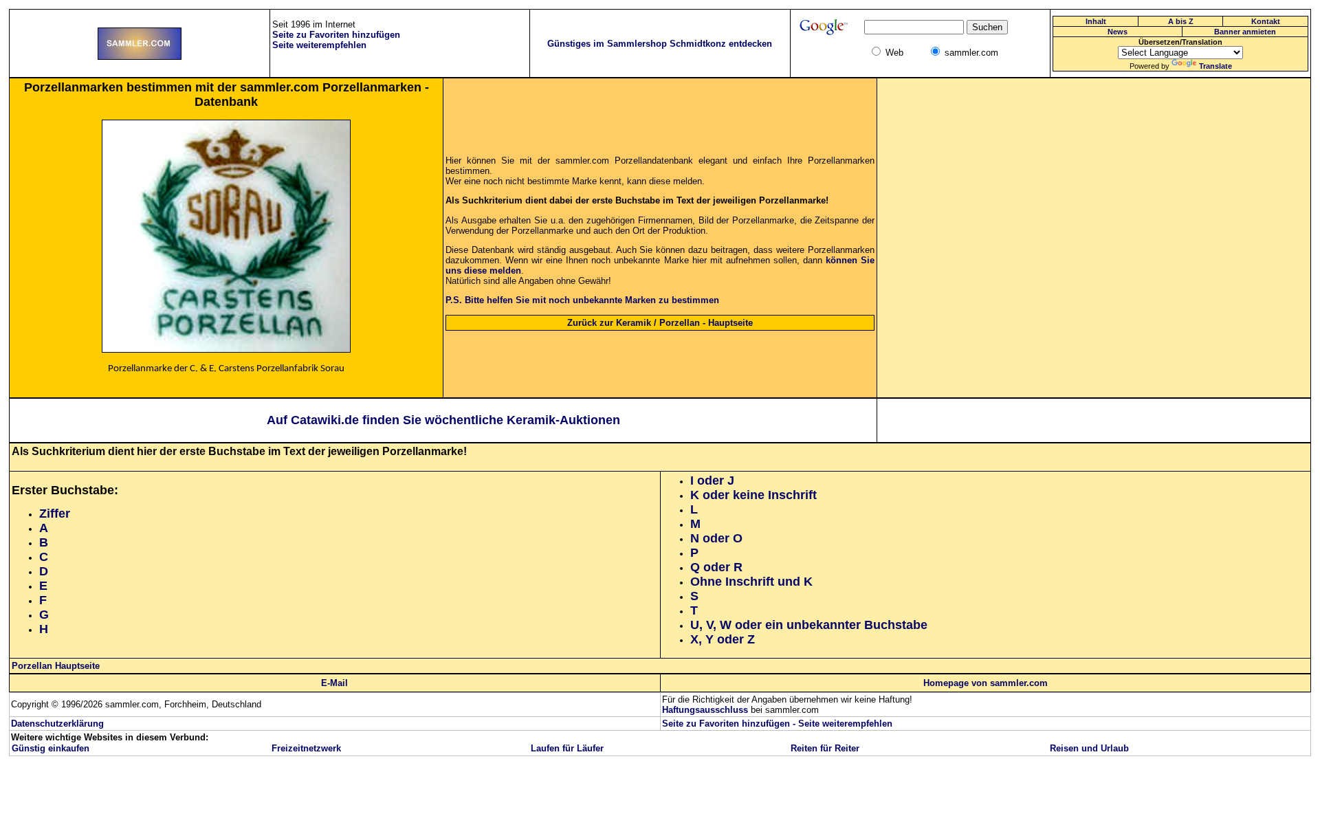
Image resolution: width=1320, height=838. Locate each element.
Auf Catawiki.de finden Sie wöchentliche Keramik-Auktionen (443, 420)
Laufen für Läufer (567, 748)
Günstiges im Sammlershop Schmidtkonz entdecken (659, 43)
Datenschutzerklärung (57, 723)
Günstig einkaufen (50, 748)
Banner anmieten (1245, 31)
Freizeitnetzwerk (306, 748)
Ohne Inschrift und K (751, 581)
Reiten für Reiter (825, 748)
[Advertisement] (1094, 238)
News (1118, 31)
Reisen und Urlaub (1089, 748)
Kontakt (1265, 21)
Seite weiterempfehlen (845, 723)
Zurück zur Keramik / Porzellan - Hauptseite (660, 323)
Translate (1215, 66)
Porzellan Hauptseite (56, 666)
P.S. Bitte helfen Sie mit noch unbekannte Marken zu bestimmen (582, 300)
